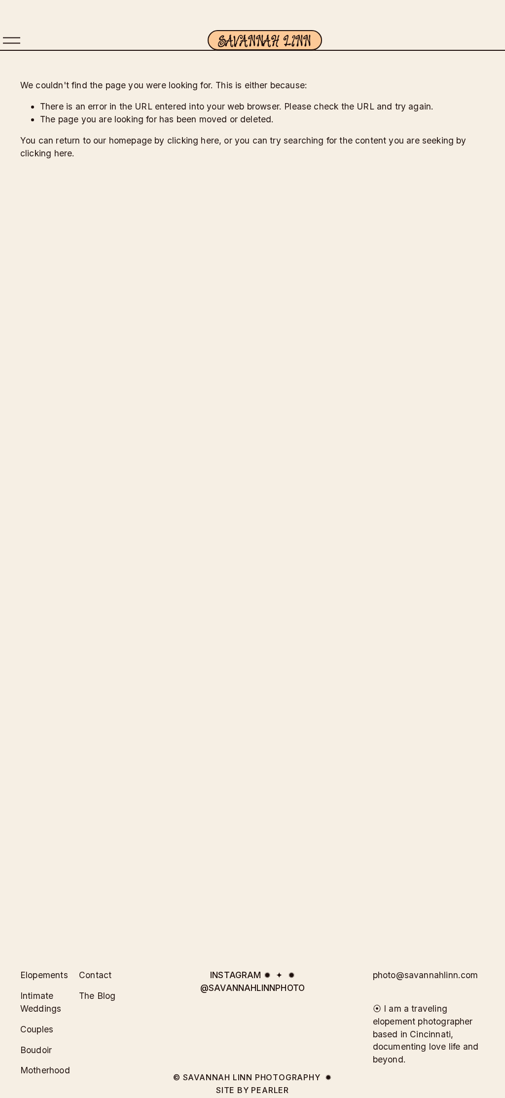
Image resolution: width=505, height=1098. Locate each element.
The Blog (97, 995)
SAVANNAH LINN (264, 40)
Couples (36, 1029)
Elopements (44, 975)
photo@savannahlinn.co (422, 975)
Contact (95, 975)
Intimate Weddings (40, 1002)
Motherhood (45, 1070)
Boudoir (36, 1050)
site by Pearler (252, 1090)
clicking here (193, 140)
